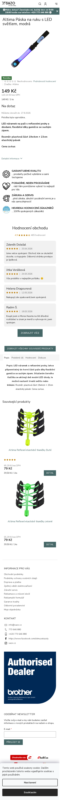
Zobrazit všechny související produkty (29, 349)
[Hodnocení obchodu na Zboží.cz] (20, 755)
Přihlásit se (13, 740)
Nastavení (29, 782)
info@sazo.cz (15, 622)
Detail (47, 472)
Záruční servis (11, 587)
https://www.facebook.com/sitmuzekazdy (28, 636)
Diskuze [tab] (42, 358)
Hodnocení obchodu (29, 229)
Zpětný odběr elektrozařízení (18, 583)
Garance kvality (11, 599)
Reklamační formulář (14, 595)
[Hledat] (37, 4)
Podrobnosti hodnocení (44, 82)
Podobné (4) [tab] (17, 358)
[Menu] (54, 4)
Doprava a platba (12, 579)
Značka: (11, 85)
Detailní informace (10, 159)
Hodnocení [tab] (31, 358)
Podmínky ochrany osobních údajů (20, 575)
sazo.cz (12, 640)
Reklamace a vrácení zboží (17, 591)
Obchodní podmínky (13, 571)
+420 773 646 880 (18, 631)
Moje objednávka (12, 607)
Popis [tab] (6, 358)
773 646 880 (15, 626)
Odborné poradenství (14, 603)
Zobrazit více (29, 334)
